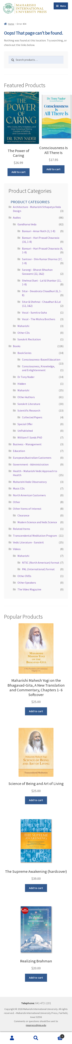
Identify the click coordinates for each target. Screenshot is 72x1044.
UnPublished (25, 430)
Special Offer (25, 424)
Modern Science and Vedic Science (37, 522)
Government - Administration (31, 464)
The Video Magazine (29, 589)
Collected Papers (32, 417)
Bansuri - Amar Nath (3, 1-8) (38, 231)
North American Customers (29, 495)
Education (19, 451)
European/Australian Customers (32, 457)
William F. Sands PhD (29, 437)
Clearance (23, 515)
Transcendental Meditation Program (35, 535)
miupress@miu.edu (36, 1025)
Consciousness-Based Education (41, 359)
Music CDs (19, 488)
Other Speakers (26, 582)
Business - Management (27, 444)
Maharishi (23, 326)
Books (16, 346)
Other (16, 502)
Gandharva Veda (26, 224)
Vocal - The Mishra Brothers (38, 319)
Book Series (24, 353)
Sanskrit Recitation (29, 339)
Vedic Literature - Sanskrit (28, 542)
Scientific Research (28, 410)
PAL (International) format (38, 569)
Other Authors (26, 397)
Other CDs (23, 332)
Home (11, 23)
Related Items (21, 529)
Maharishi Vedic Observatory (30, 482)
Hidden (21, 383)
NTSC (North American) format (40, 562)
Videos (17, 549)
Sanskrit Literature (28, 404)
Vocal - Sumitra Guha (34, 312)
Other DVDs (24, 576)
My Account (12, 1038)
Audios (17, 217)
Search (36, 1038)
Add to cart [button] (19, 172)
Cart (55, 1035)
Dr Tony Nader (25, 377)
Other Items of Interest (27, 508)
